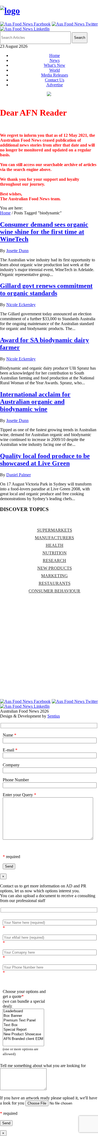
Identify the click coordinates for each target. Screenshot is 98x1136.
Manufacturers (54, 537)
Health (54, 545)
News (55, 60)
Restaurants (55, 583)
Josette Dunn (17, 250)
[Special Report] (23, 1029)
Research (54, 560)
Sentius (53, 716)
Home (54, 55)
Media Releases (54, 75)
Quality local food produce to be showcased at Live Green (45, 459)
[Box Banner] (23, 1016)
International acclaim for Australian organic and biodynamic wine (35, 401)
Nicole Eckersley (21, 304)
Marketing (54, 575)
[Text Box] (23, 1025)
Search (79, 38)
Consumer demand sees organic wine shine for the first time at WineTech (44, 232)
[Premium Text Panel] (23, 1020)
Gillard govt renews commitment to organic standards (46, 289)
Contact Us (54, 80)
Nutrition (54, 553)
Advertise (54, 84)
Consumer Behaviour (54, 591)
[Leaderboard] (23, 1011)
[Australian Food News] (10, 10)
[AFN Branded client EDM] (23, 1039)
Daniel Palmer (18, 474)
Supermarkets (54, 530)
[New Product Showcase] (23, 1034)
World (54, 70)
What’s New (54, 65)
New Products (54, 568)
